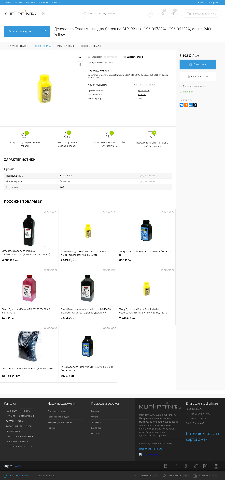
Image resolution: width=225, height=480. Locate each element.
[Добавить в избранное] (80, 57)
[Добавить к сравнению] (80, 64)
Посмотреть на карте (150, 449)
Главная (8, 2)
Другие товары (147, 175)
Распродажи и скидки (58, 416)
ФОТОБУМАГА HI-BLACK (17, 442)
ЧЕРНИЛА (10, 416)
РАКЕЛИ (10, 421)
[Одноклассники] (186, 105)
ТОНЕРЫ (26, 411)
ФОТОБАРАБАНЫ (27, 416)
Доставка (30, 2)
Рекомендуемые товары (60, 422)
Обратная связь (18, 475)
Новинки (52, 428)
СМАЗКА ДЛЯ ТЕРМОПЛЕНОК (19, 436)
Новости (56, 2)
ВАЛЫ (20, 421)
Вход (200, 2)
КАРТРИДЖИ (12, 411)
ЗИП (31, 447)
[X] (195, 105)
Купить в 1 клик (199, 76)
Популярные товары (58, 411)
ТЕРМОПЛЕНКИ (13, 431)
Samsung (142, 94)
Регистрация (213, 2)
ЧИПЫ (29, 426)
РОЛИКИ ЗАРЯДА (14, 426)
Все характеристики (144, 84)
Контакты (43, 2)
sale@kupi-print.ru (206, 403)
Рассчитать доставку (194, 86)
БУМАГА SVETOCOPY (15, 447)
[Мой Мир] (191, 105)
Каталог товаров (19, 31)
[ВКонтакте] (181, 105)
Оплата (18, 2)
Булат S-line (143, 90)
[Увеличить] (44, 88)
